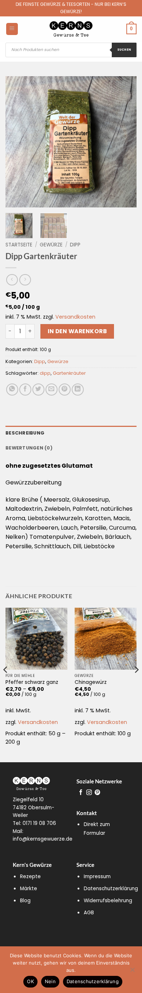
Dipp (75, 244)
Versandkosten (75, 316)
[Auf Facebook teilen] (25, 389)
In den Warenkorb (77, 331)
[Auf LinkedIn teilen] (78, 389)
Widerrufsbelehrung (108, 900)
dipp (45, 373)
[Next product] (11, 279)
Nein (50, 981)
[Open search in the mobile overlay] (71, 50)
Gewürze (51, 244)
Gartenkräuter (69, 373)
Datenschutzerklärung (111, 888)
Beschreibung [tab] (24, 433)
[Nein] (132, 972)
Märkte (28, 888)
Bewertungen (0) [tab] (28, 448)
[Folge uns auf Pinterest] (97, 793)
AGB (89, 912)
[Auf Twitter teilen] (38, 389)
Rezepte (30, 876)
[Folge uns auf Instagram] (89, 793)
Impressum (97, 876)
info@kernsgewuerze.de (42, 839)
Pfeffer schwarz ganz (31, 682)
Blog (25, 900)
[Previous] (17, 142)
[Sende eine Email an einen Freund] (52, 389)
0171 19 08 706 (39, 823)
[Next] (124, 142)
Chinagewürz (91, 682)
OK (30, 981)
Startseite (18, 244)
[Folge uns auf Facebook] (80, 793)
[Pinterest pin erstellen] (65, 389)
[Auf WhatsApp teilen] (12, 389)
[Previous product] (25, 279)
